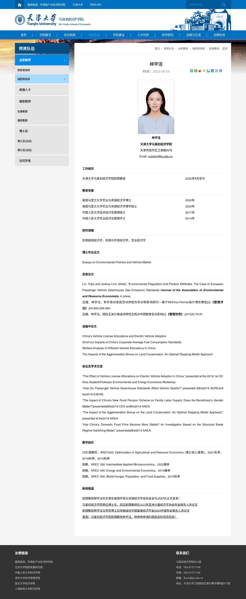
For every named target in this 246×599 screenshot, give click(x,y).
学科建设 (118, 35)
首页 (23, 35)
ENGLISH (95, 4)
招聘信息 (219, 35)
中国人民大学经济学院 (27, 572)
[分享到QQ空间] (204, 70)
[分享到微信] (195, 70)
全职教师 (183, 48)
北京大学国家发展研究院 (29, 567)
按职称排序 (198, 48)
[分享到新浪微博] (200, 70)
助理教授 (214, 48)
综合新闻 (69, 35)
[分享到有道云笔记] (208, 70)
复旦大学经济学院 (25, 583)
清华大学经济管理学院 (27, 578)
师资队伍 (94, 35)
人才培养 (143, 35)
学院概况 (45, 35)
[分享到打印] (220, 70)
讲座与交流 (193, 35)
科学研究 (167, 35)
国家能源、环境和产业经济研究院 (46, 4)
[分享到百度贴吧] (216, 70)
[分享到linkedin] (212, 70)
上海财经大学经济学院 (27, 588)
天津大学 (78, 4)
